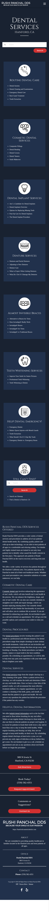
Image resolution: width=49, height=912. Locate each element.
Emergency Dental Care (18, 92)
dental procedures (12, 636)
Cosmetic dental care (10, 591)
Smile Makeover (15, 159)
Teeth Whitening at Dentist (19, 383)
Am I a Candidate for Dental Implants (22, 204)
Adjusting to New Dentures (19, 264)
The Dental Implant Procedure (20, 217)
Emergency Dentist (16, 427)
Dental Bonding (15, 149)
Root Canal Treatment (17, 96)
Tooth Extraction (15, 99)
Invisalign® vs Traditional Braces (21, 332)
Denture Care (14, 268)
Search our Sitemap (16, 496)
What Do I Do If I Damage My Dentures (23, 274)
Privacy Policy (23, 884)
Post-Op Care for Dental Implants (21, 214)
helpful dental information (19, 713)
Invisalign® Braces (16, 325)
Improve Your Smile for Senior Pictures (23, 376)
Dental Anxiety (15, 86)
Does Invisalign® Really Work (20, 322)
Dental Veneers (15, 156)
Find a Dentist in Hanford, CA (20, 500)
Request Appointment (24, 789)
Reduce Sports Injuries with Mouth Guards (24, 430)
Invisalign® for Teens (17, 329)
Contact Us (24, 811)
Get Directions (24, 767)
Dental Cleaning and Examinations (21, 89)
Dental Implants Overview (18, 207)
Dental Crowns (15, 153)
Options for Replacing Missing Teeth (22, 210)
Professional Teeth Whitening (19, 379)
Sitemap (31, 884)
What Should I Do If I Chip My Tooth (22, 437)
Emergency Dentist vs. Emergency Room (23, 440)
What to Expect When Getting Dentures (23, 271)
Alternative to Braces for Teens (20, 319)
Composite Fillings (16, 146)
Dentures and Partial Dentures (20, 261)
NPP (17, 884)
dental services (11, 674)
